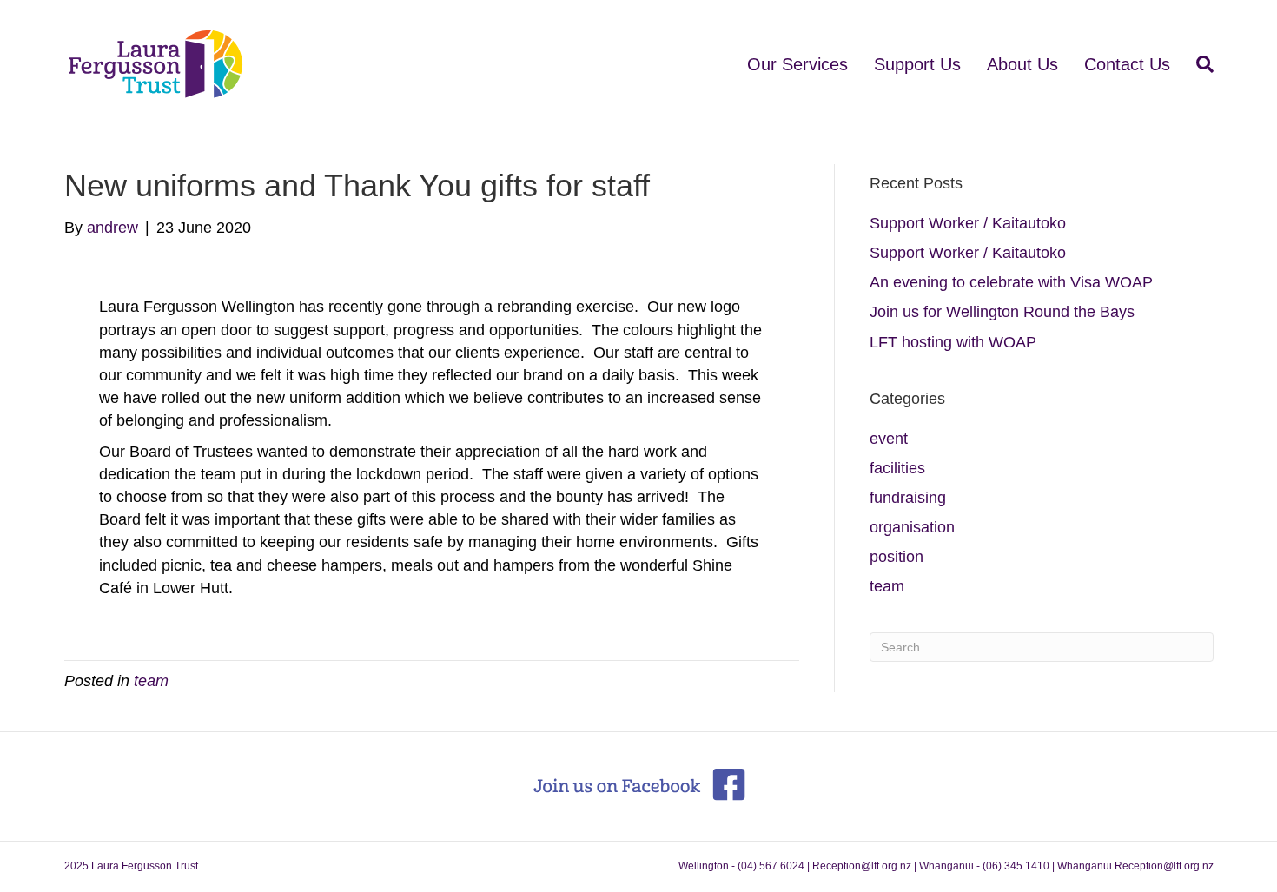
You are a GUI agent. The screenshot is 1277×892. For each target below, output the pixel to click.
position (896, 556)
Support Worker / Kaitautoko (968, 223)
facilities (897, 468)
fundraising (908, 497)
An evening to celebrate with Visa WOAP (1011, 282)
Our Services (797, 64)
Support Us (917, 64)
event (889, 438)
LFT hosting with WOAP (953, 342)
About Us (1022, 64)
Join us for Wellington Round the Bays (1002, 311)
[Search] (1198, 64)
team (151, 681)
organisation (912, 527)
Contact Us (1127, 64)
